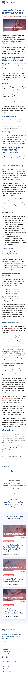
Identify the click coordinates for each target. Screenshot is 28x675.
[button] (25, 2)
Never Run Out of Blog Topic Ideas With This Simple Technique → (13, 504)
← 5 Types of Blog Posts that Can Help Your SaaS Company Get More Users (14, 485)
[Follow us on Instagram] (10, 657)
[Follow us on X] (6, 657)
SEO (21, 456)
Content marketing (12, 456)
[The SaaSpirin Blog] (14, 494)
